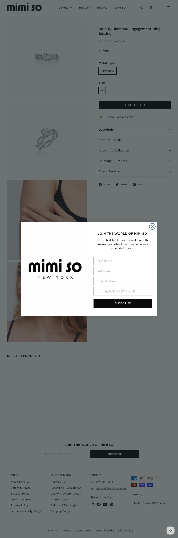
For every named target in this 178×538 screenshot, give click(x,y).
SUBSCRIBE (123, 303)
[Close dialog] (152, 226)
